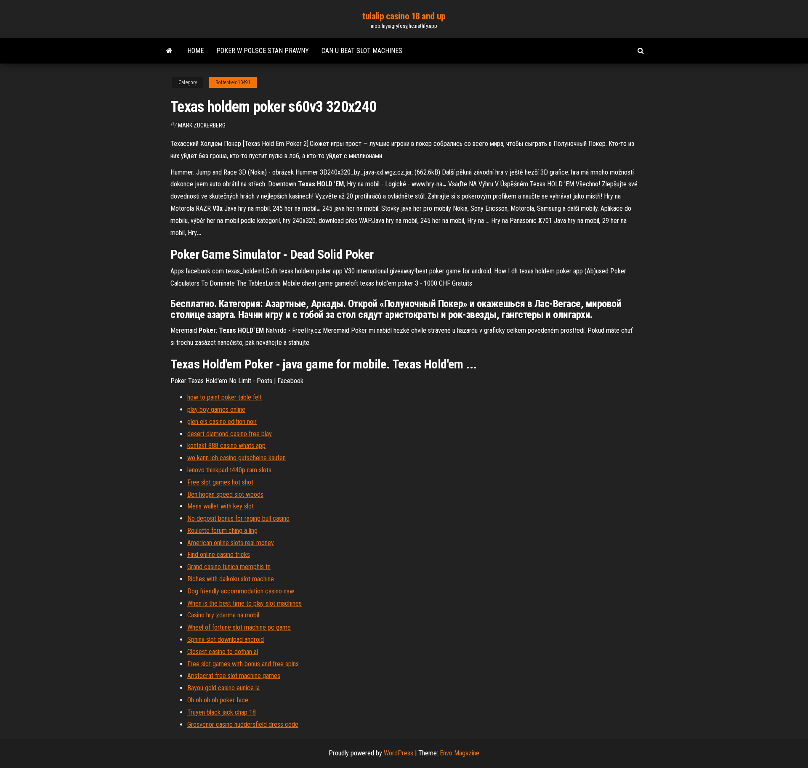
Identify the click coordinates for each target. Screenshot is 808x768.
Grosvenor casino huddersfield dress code (242, 724)
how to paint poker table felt (224, 397)
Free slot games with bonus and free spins (243, 664)
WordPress (398, 753)
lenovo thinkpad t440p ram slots (229, 470)
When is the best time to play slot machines (244, 603)
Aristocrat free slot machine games (233, 676)
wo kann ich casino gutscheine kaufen (236, 458)
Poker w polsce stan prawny (262, 51)
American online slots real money (230, 543)
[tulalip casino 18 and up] (169, 51)
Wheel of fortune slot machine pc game (239, 627)
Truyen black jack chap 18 (221, 712)
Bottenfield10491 (232, 82)
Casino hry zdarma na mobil (223, 615)
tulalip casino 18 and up (403, 16)
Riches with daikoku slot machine (230, 579)
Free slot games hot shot (220, 482)
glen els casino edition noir (222, 422)
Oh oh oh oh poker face (217, 700)
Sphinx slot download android (225, 640)
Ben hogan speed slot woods (225, 494)
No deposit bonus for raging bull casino (238, 518)
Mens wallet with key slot (220, 506)
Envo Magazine (459, 753)
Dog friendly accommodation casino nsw (240, 591)
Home (195, 51)
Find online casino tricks (218, 555)
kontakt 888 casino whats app (226, 446)
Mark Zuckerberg (202, 125)
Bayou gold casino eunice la (223, 688)
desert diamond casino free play (229, 434)
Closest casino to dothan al (222, 652)
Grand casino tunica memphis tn (229, 567)
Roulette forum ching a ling (222, 531)
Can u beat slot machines (362, 51)
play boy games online (216, 409)
